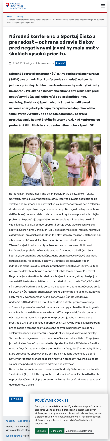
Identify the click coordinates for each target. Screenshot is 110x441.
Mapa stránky (23, 420)
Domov (9, 16)
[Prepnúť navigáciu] (103, 6)
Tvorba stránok (14, 435)
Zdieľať (62, 63)
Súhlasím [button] (41, 430)
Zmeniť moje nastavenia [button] (79, 430)
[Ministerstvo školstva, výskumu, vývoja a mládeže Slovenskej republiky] (16, 6)
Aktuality (19, 16)
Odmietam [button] (56, 430)
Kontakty (10, 420)
